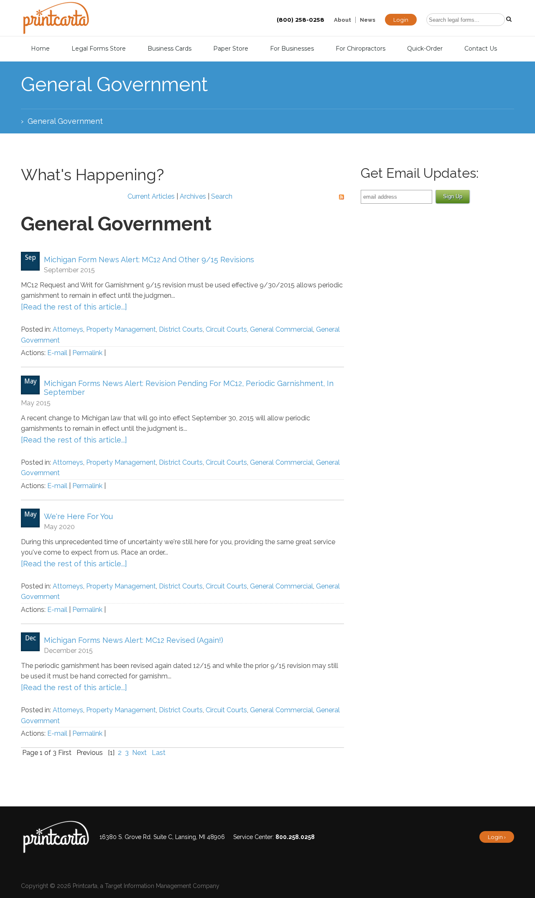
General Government (65, 121)
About (342, 20)
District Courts (181, 329)
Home (40, 48)
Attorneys (68, 329)
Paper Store (230, 48)
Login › (497, 837)
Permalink (87, 353)
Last (159, 753)
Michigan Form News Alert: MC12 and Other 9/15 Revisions (149, 259)
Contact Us (480, 48)
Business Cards (169, 48)
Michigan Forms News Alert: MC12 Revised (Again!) (133, 640)
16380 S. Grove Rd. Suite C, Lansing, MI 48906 (162, 837)
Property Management (121, 329)
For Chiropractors (360, 48)
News (367, 20)
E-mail (57, 353)
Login (400, 19)
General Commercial (281, 329)
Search (221, 196)
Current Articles (151, 196)
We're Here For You (78, 516)
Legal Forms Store (98, 48)
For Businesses (292, 48)
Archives (193, 196)
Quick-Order (425, 48)
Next (139, 753)
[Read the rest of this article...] (74, 306)
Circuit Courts (226, 329)
